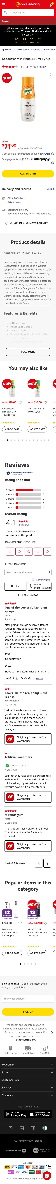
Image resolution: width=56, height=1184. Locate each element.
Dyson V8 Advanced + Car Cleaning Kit (10, 932)
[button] (47, 1175)
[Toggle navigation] (4, 4)
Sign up (28, 1011)
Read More (28, 351)
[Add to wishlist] (51, 75)
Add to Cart (28, 173)
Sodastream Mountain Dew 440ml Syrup (9, 411)
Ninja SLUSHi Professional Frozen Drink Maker (37, 932)
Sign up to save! (11, 983)
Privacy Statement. (25, 1039)
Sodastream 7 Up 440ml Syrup (36, 410)
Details (50, 188)
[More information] (52, 153)
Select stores (14, 202)
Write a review (38, 66)
